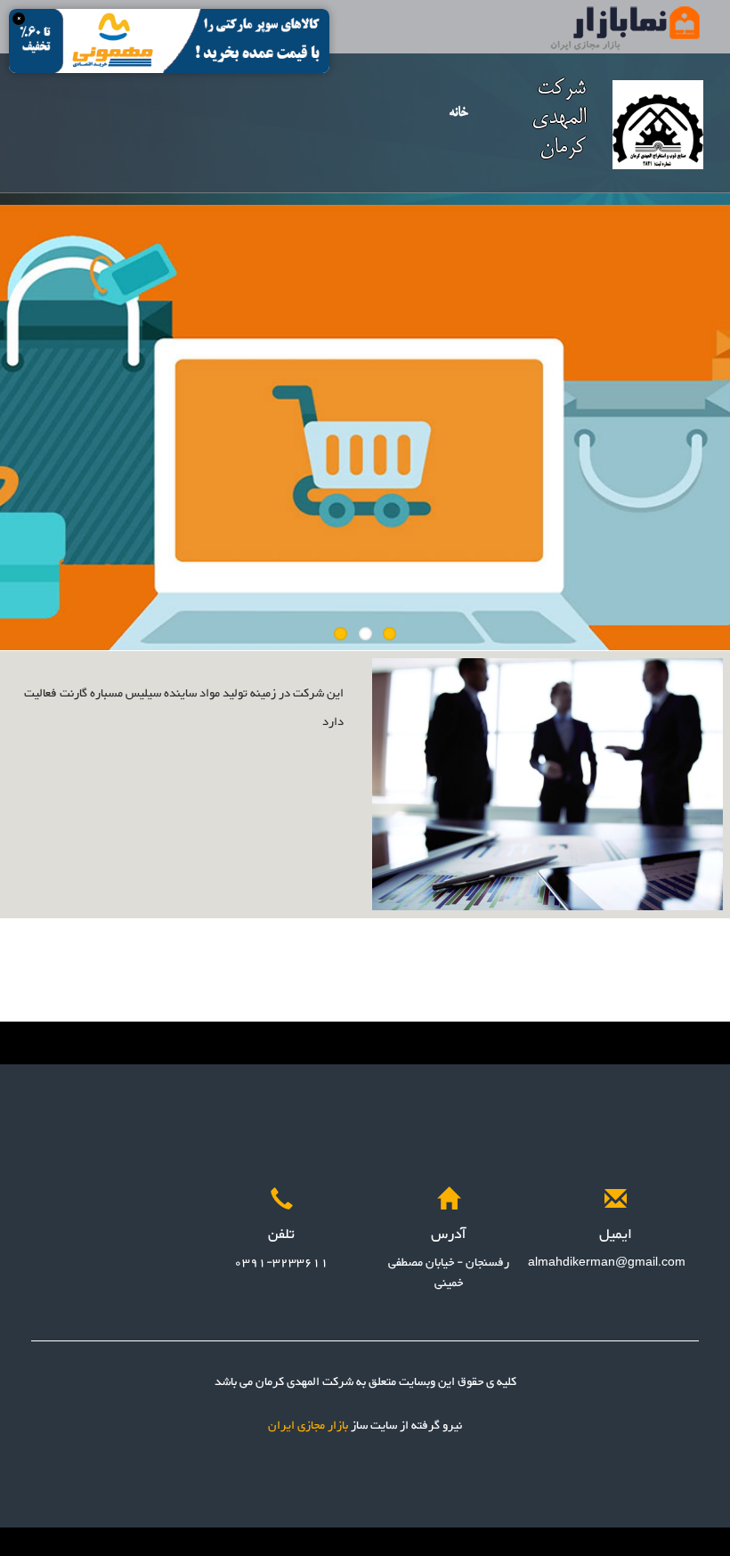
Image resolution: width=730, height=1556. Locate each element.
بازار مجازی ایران (308, 1426)
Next (716, 423)
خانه (458, 112)
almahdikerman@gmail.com (606, 1263)
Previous (13, 423)
